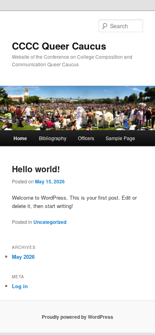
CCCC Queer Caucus (59, 45)
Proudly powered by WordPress (77, 316)
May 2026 (23, 256)
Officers (86, 138)
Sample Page (120, 138)
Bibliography (52, 138)
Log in (20, 286)
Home (20, 138)
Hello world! (36, 169)
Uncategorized (49, 221)
